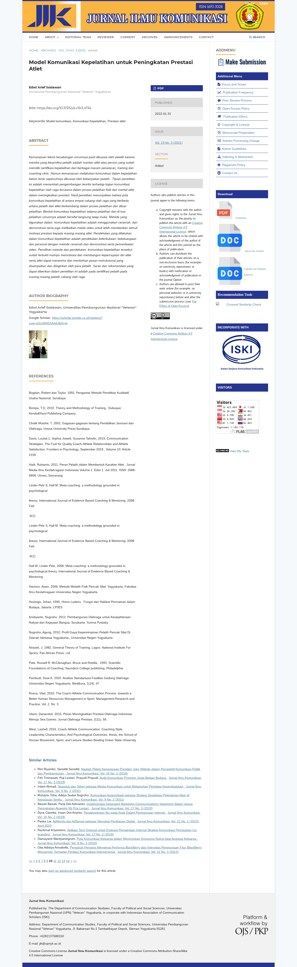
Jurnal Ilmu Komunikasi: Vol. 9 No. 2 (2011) (94, 799)
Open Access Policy (235, 108)
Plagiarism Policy (233, 165)
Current (127, 37)
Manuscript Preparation (238, 132)
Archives (149, 37)
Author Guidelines (234, 148)
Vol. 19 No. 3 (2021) (71, 50)
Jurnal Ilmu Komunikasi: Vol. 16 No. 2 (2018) (97, 773)
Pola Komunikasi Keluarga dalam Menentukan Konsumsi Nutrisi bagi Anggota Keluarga (137, 838)
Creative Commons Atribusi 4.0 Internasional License (181, 227)
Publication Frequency (238, 92)
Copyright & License (236, 124)
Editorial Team (78, 37)
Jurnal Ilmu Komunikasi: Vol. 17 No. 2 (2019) (83, 834)
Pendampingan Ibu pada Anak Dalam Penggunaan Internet (125, 812)
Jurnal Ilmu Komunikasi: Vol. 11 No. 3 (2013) (148, 852)
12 (59, 861)
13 (63, 861)
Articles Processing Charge (241, 140)
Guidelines (241, 218)
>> (75, 861)
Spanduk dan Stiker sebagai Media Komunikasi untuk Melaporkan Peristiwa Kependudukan (121, 786)
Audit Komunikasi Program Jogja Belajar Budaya (133, 777)
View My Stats (239, 451)
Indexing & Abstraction (237, 157)
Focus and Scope (234, 84)
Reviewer (105, 37)
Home (33, 37)
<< (30, 861)
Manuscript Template (254, 251)
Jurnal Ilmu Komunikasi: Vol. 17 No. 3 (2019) (122, 808)
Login (264, 3)
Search (258, 37)
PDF (160, 88)
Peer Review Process (237, 100)
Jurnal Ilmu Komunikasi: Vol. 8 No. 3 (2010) (67, 843)
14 (68, 861)
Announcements (178, 37)
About (50, 37)
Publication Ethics (235, 116)
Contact (206, 37)
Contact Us (229, 173)
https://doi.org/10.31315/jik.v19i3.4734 (64, 108)
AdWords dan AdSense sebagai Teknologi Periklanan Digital (94, 821)
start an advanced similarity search (72, 870)
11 (55, 861)
